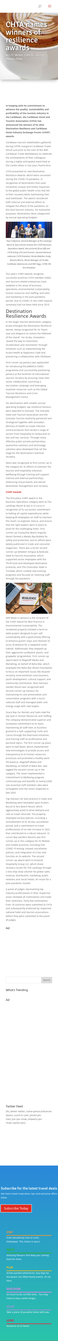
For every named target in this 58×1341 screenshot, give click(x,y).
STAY (9, 1232)
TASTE (10, 1250)
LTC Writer (16, 55)
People (10, 59)
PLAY (9, 1267)
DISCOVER (13, 1289)
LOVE (10, 1320)
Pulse (19, 59)
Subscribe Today (16, 1208)
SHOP (10, 1306)
